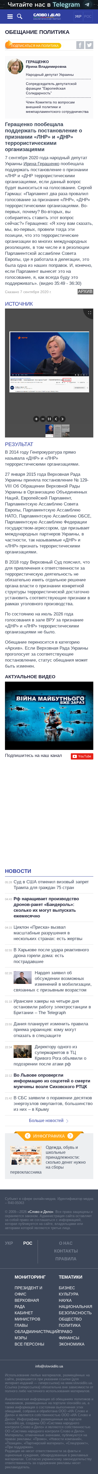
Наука (65, 1300)
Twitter (89, 45)
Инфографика (49, 1136)
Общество (70, 1319)
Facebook (80, 45)
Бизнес (67, 1288)
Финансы (69, 1338)
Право (65, 1331)
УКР (78, 16)
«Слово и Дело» (40, 1212)
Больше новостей (46, 1120)
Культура (68, 1294)
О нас (66, 1243)
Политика (69, 1325)
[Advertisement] (49, 814)
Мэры (21, 1338)
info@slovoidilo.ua (49, 1366)
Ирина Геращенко (41, 163)
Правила (66, 1259)
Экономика (71, 1344)
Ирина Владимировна (46, 64)
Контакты (66, 1251)
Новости (18, 871)
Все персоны (29, 1344)
